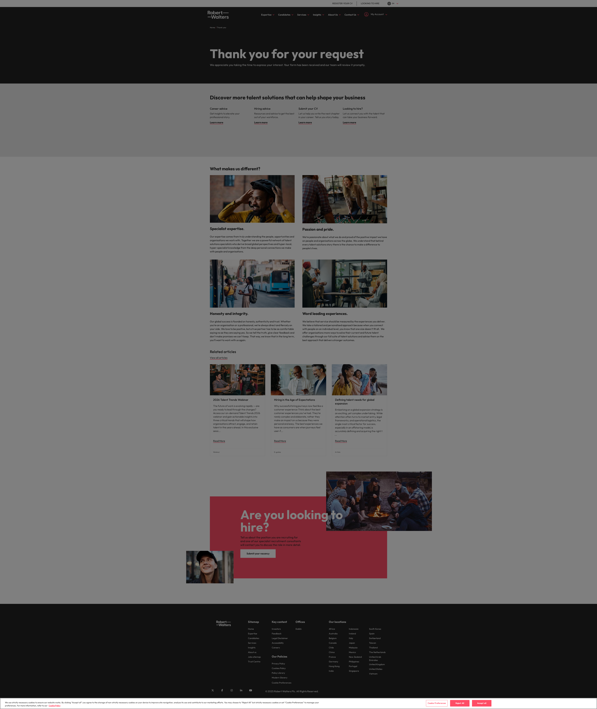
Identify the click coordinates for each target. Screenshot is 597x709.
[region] (298, 703)
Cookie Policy (54, 705)
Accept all (481, 703)
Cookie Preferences (437, 703)
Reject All (460, 703)
